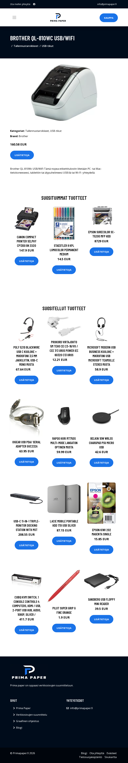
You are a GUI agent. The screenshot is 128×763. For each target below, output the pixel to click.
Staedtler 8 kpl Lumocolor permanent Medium (64, 250)
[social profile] (34, 4)
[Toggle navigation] (14, 17)
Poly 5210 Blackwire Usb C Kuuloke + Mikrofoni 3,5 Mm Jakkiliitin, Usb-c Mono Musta (26, 355)
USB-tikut (48, 46)
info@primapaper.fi (107, 4)
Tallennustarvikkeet (26, 46)
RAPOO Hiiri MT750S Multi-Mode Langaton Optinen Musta (64, 442)
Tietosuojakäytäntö (90, 757)
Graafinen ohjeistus (27, 721)
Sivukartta (111, 757)
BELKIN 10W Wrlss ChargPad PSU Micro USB (101, 442)
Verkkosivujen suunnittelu (31, 714)
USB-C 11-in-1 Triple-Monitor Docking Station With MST (26, 525)
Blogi (19, 727)
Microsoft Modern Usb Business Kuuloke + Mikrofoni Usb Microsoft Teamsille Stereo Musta (101, 355)
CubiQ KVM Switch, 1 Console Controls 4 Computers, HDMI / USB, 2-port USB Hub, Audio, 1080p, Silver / (26, 605)
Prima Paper (23, 708)
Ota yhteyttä (97, 753)
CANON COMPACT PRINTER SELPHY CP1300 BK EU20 (26, 241)
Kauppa (108, 17)
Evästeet (112, 753)
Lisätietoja (22, 155)
